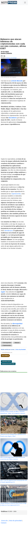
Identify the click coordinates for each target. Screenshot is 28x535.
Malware (17, 342)
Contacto (3, 523)
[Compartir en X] (2, 55)
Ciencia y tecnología (11, 57)
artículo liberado (17, 81)
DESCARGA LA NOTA (6, 361)
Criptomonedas (7, 345)
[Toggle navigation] (25, 2)
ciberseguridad (17, 323)
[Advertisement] (14, 23)
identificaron (8, 230)
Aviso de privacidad (21, 349)
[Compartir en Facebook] (1, 55)
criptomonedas (16, 194)
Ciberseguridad (7, 342)
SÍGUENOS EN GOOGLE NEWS (8, 363)
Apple (3, 292)
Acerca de (4, 520)
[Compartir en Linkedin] (4, 55)
